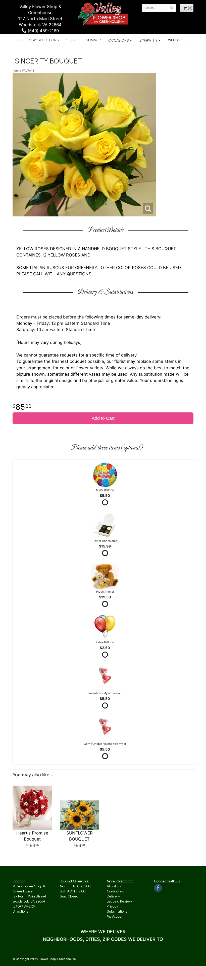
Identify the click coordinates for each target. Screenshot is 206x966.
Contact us (115, 891)
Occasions (118, 40)
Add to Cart (103, 418)
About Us (114, 886)
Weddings (177, 40)
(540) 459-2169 (42, 30)
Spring (72, 40)
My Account (116, 916)
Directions (20, 911)
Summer (93, 40)
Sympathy (148, 40)
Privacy (112, 906)
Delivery (113, 896)
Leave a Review (119, 901)
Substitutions (117, 911)
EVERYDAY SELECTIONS (39, 40)
